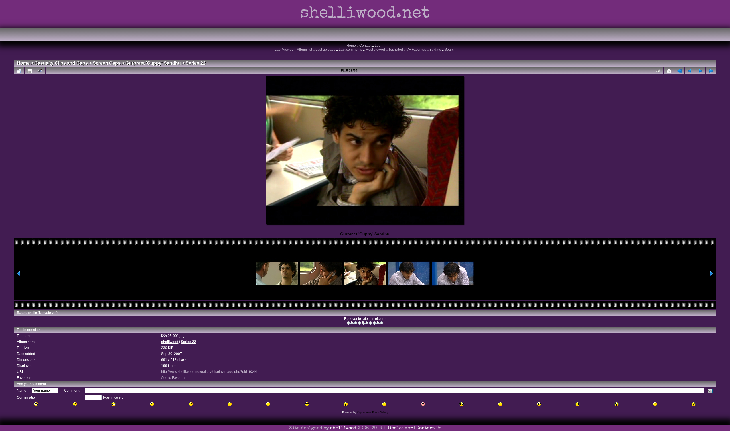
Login (379, 46)
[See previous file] (690, 70)
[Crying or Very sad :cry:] (268, 404)
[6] (367, 323)
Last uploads (325, 50)
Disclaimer (399, 428)
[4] (359, 323)
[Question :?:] (694, 404)
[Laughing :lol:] (36, 404)
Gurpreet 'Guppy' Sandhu (153, 63)
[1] (348, 323)
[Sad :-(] (230, 404)
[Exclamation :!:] (655, 404)
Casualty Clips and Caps (61, 63)
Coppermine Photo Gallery (372, 412)
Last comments (350, 50)
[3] (356, 323)
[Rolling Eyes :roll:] (539, 404)
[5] (363, 323)
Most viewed (375, 50)
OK (710, 390)
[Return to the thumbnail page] (19, 70)
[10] (382, 323)
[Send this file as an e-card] (669, 70)
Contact (365, 46)
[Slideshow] (40, 70)
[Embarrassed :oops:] (423, 404)
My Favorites (416, 50)
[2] (352, 323)
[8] (374, 323)
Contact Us (429, 428)
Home (351, 46)
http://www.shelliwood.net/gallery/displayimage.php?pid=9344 (209, 372)
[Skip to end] (711, 70)
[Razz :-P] (75, 404)
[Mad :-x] (500, 404)
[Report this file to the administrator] (658, 70)
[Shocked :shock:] (461, 404)
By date (435, 50)
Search (450, 50)
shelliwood (169, 342)
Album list (304, 50)
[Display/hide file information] (30, 70)
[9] (378, 323)
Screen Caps (107, 63)
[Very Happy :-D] (113, 404)
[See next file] (700, 70)
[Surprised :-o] (346, 404)
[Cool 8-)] (307, 404)
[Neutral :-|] (191, 404)
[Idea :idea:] (616, 404)
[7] (370, 323)
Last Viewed (284, 50)
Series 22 (196, 63)
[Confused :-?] (384, 404)
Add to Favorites (173, 378)
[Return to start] (679, 70)
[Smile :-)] (152, 404)
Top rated (395, 50)
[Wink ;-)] (577, 404)
